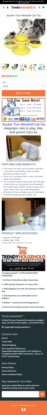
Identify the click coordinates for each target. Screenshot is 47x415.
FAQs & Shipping (9, 345)
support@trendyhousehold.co (17, 327)
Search (5, 338)
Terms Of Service (9, 371)
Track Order (7, 341)
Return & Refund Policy (12, 374)
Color (4, 82)
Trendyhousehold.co (29, 405)
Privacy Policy (8, 367)
